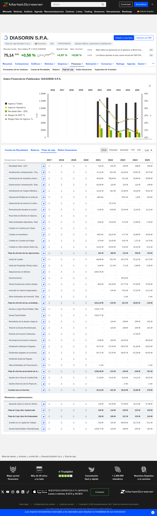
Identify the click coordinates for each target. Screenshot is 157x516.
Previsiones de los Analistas (15, 70)
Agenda (131, 64)
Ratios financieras (84, 70)
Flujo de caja (68, 70)
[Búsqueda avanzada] (102, 4)
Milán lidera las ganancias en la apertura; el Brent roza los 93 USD (119, 50)
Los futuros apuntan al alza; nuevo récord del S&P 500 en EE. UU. (119, 55)
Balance (56, 70)
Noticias (49, 64)
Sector (141, 64)
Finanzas (76, 64)
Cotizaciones (22, 64)
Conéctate (126, 4)
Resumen (7, 64)
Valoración (91, 64)
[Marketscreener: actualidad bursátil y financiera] (23, 4)
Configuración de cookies (44, 504)
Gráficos (36, 64)
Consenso (106, 64)
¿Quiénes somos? (67, 504)
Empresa (62, 64)
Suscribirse (141, 4)
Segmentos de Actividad (105, 70)
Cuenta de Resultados (40, 70)
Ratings (120, 64)
